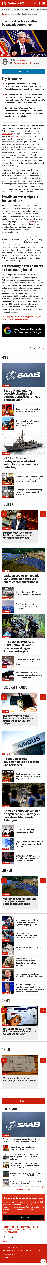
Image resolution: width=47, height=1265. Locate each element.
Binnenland (6, 598)
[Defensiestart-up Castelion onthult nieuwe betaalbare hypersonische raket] (8, 853)
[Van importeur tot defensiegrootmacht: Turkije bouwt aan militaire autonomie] (8, 930)
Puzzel (5, 954)
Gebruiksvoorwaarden (22, 1229)
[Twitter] (8, 1236)
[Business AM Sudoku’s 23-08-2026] (8, 944)
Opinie (4, 1074)
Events (35, 1227)
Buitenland (5, 55)
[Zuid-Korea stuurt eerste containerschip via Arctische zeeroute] (8, 601)
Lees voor (23, 71)
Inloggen (15, 1227)
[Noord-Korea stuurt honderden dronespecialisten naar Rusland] (8, 405)
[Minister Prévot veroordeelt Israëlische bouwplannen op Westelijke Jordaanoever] (20, 511)
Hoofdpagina (5, 14)
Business (5, 781)
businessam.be (22, 60)
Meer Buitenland (30, 1189)
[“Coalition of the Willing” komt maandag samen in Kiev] (8, 826)
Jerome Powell (16, 136)
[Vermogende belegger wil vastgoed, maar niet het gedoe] (20, 1056)
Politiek (25, 9)
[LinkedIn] (12, 1236)
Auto (4, 667)
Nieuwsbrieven (26, 1227)
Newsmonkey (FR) (25, 1250)
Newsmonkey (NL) (9, 1250)
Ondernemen (6, 9)
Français (5, 1241)
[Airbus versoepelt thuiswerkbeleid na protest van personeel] (23, 732)
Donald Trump (7, 134)
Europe (5, 428)
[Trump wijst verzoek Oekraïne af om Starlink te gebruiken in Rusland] (8, 970)
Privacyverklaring (10, 1232)
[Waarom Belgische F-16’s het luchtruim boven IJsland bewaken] (8, 588)
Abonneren (7, 1227)
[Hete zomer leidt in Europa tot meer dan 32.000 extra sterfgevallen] (8, 418)
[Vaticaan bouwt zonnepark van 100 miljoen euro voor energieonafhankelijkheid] (23, 549)
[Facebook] (4, 1236)
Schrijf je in (23, 1217)
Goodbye (37, 1250)
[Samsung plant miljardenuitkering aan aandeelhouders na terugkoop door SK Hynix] (8, 487)
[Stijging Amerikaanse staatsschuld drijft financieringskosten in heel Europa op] (8, 839)
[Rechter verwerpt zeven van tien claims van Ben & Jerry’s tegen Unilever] (8, 771)
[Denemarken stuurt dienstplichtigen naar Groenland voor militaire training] (8, 957)
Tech (32, 9)
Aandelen (5, 497)
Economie (16, 9)
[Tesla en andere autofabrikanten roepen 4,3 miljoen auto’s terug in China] (8, 657)
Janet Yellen (29, 221)
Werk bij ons (7, 1229)
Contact (6, 1257)
